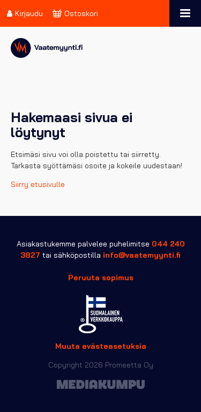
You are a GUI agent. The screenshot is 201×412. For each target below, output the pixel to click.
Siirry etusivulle (38, 184)
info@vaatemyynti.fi (142, 255)
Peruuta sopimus (100, 277)
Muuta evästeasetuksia (100, 346)
